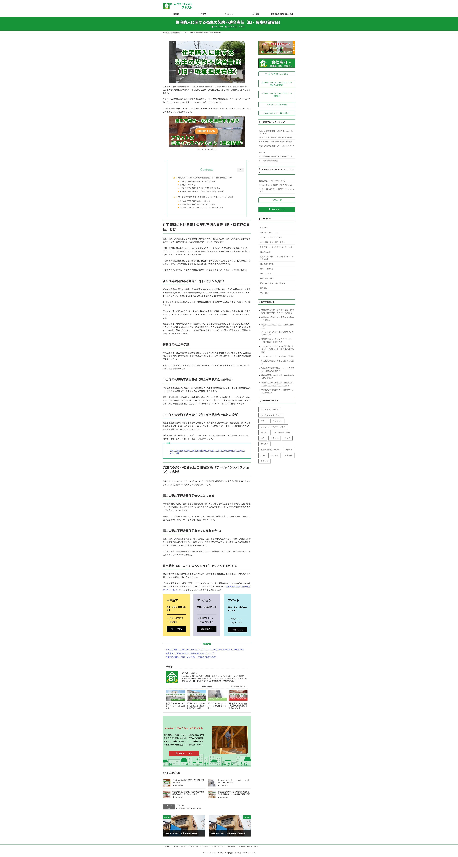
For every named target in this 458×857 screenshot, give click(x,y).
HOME (167, 846)
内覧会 (287, 438)
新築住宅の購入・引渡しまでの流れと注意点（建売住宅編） (191, 657)
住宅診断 (274, 438)
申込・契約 (264, 293)
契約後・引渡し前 (266, 269)
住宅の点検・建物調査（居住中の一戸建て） (276, 156)
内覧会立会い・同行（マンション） (272, 181)
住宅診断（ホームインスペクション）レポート (216, 699)
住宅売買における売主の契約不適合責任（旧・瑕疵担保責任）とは (205, 178)
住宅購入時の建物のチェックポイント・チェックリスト (277, 258)
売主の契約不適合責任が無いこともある (195, 201)
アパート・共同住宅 (269, 409)
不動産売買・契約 (183, 808)
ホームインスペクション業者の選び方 (277, 356)
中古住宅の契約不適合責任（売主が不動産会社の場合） (201, 188)
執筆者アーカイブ (241, 686)
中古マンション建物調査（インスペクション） (276, 185)
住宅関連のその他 (266, 264)
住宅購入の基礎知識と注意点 (248, 846)
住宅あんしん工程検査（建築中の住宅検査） (276, 137)
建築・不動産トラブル (270, 449)
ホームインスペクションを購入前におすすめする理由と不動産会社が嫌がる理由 (277, 349)
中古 (194, 808)
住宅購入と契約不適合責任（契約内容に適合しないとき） (190, 653)
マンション (277, 421)
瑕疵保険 (288, 455)
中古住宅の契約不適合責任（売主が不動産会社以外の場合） (202, 191)
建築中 (289, 449)
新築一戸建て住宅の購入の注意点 (272, 283)
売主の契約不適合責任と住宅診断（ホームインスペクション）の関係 (206, 197)
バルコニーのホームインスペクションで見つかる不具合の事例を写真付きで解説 (196, 706)
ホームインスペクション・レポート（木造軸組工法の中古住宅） (217, 706)
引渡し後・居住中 (266, 278)
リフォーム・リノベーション (271, 237)
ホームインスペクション (178, 699)
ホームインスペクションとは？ (213, 846)
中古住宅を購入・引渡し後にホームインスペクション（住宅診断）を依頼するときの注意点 (205, 649)
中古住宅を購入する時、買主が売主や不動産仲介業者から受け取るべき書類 (238, 706)
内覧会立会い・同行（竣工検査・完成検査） (276, 142)
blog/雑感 (263, 228)
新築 (200, 808)
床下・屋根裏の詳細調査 (268, 161)
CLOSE (240, 170)
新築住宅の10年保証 (187, 185)
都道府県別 (231, 846)
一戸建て (264, 432)
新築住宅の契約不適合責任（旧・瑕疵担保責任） (198, 182)
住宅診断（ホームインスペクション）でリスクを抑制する (201, 207)
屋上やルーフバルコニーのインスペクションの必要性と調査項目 (175, 706)
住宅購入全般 (180, 805)
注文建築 (274, 455)
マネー (263, 421)
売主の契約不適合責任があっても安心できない (197, 204)
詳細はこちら (176, 629)
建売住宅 (264, 444)
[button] (184, 753)
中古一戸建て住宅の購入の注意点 (237, 699)
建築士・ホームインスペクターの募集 (186, 846)
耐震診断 (262, 152)
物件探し (263, 288)
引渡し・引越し (266, 273)
